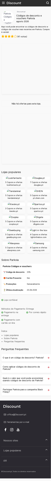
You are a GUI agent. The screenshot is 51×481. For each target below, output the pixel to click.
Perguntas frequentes (14, 341)
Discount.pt (21, 12)
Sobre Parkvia (10, 338)
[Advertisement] (25, 69)
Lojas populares (11, 335)
